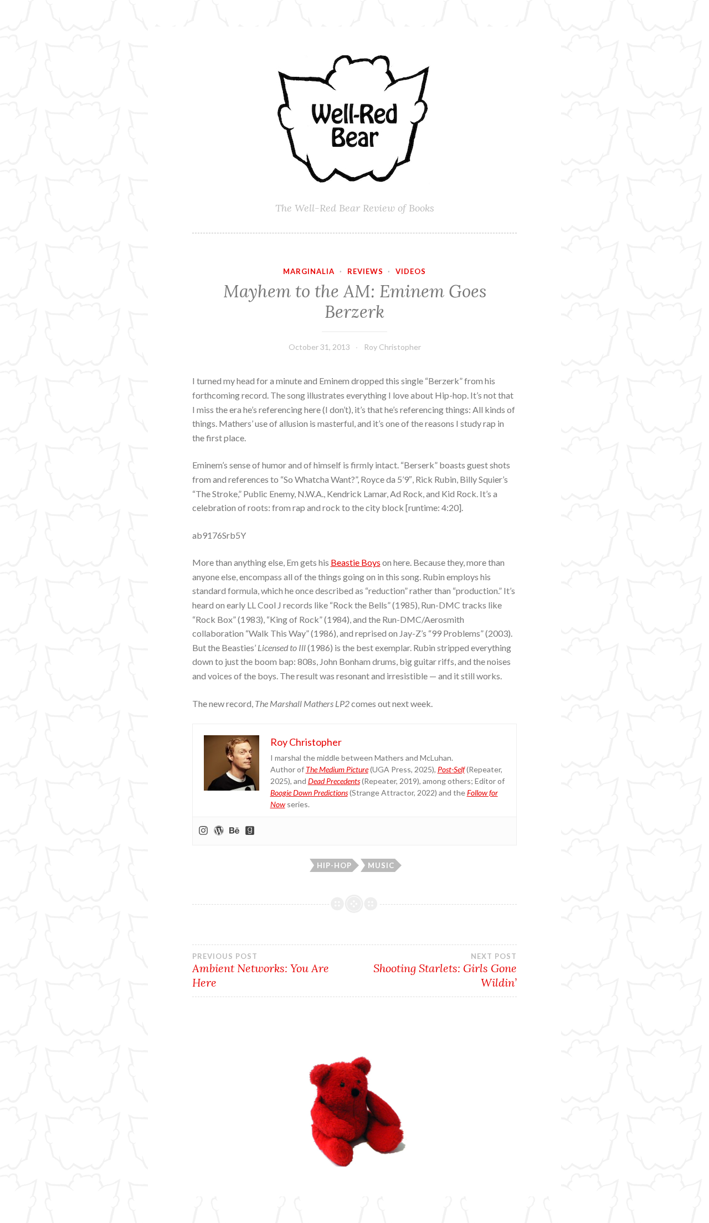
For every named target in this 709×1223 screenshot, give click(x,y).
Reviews (365, 271)
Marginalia (309, 271)
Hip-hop (334, 865)
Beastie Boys (356, 562)
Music (381, 865)
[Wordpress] (219, 831)
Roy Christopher (392, 347)
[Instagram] (203, 831)
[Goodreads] (250, 831)
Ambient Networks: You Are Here (260, 970)
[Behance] (234, 831)
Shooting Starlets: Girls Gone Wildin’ (445, 970)
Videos (410, 271)
